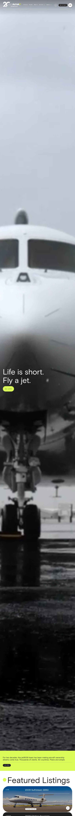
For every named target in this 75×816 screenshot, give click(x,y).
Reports (36, 4)
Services (41, 4)
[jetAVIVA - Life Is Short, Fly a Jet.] (12, 5)
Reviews (31, 4)
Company (48, 4)
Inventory (25, 4)
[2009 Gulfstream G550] (68, 808)
